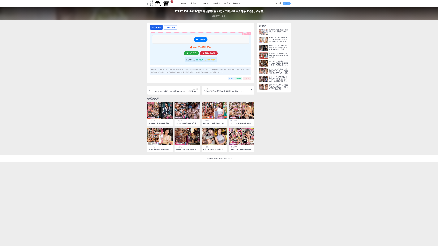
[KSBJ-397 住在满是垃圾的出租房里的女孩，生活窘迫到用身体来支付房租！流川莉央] (263, 71)
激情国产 (206, 3)
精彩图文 (184, 3)
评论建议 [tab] (171, 27)
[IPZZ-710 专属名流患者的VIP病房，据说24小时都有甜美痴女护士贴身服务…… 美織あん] (241, 110)
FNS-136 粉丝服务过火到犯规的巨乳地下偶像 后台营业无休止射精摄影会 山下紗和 (278, 80)
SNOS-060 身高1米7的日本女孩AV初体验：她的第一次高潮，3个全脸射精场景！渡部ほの (278, 40)
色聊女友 (196, 3)
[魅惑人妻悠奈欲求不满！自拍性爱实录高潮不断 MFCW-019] (214, 136)
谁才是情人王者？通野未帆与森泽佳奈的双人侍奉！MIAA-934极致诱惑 (278, 87)
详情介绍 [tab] (157, 27)
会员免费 (192, 53)
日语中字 (216, 3)
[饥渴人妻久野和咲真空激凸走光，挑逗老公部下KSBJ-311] (160, 136)
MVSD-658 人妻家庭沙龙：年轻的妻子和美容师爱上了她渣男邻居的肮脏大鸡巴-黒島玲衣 (278, 64)
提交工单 (236, 3)
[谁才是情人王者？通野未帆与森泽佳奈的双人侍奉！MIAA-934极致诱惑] (263, 87)
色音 (218, 158)
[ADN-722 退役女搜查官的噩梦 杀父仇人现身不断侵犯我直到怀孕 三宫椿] (263, 48)
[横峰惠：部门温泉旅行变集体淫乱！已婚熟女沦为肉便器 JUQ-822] (187, 136)
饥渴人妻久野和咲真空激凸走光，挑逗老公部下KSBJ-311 (160, 150)
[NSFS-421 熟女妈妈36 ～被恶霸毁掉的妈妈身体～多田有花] (263, 56)
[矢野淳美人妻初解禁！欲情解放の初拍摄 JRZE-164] (263, 32)
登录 (287, 3)
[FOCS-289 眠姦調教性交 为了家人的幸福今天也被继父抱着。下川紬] (187, 110)
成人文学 (226, 3)
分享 (232, 78)
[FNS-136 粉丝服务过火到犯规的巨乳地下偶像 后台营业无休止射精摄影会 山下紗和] (263, 79)
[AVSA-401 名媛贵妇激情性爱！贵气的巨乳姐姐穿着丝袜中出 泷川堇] (160, 110)
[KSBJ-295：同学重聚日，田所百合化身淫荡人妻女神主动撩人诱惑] (214, 110)
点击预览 (202, 39)
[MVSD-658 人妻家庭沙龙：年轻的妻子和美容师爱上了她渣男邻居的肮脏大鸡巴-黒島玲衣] (263, 63)
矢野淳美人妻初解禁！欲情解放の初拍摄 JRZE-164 (278, 31)
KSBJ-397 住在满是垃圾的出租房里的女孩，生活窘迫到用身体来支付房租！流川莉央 (278, 72)
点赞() (248, 78)
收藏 (239, 78)
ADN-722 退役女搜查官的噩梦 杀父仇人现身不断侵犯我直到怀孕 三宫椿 (278, 47)
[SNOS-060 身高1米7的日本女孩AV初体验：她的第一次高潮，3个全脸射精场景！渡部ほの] (263, 40)
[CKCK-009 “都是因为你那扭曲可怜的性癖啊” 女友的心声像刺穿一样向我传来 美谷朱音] (241, 136)
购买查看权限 (210, 53)
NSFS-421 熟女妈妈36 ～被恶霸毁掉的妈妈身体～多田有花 (278, 55)
